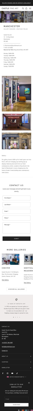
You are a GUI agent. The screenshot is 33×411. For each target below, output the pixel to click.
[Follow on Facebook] (3, 373)
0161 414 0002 (9, 47)
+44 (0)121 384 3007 (7, 342)
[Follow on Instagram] (7, 373)
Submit (16, 238)
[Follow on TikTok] (17, 373)
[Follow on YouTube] (12, 373)
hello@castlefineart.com (8, 346)
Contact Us (5, 350)
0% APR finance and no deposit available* (16, 3)
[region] (16, 306)
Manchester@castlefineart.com (13, 45)
